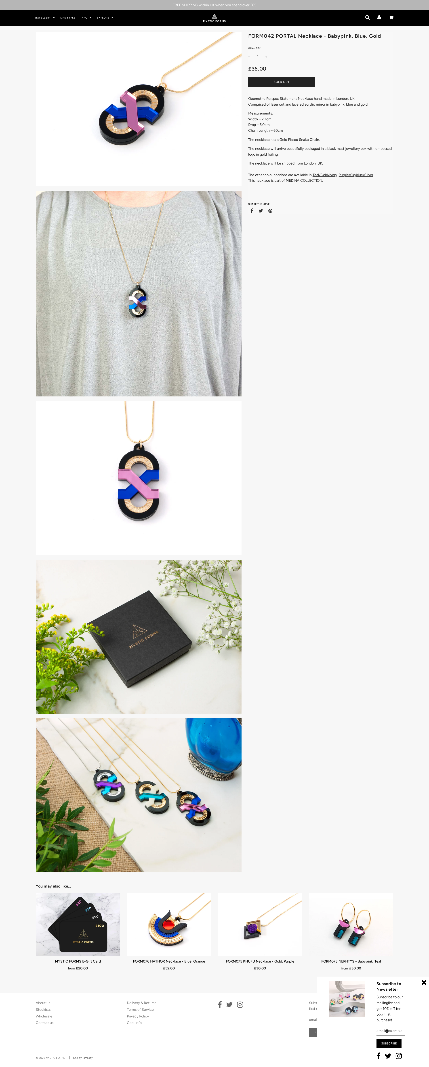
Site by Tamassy (83, 1057)
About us (43, 1003)
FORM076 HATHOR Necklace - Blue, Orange (169, 961)
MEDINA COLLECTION (304, 180)
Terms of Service (140, 1009)
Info (84, 17)
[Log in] (379, 17)
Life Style (68, 17)
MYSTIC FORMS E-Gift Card (78, 961)
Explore (103, 17)
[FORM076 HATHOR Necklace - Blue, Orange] (169, 924)
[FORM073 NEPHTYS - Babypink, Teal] (351, 924)
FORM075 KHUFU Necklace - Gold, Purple (260, 961)
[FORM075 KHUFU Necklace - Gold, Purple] (260, 924)
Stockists (43, 1009)
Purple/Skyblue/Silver (356, 175)
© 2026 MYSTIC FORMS (50, 1057)
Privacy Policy (138, 1016)
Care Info (134, 1023)
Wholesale (44, 1016)
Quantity (254, 48)
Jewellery (43, 17)
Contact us (44, 1023)
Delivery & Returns (141, 1003)
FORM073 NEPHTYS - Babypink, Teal (351, 961)
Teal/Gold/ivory (325, 175)
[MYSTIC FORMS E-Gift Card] (78, 924)
